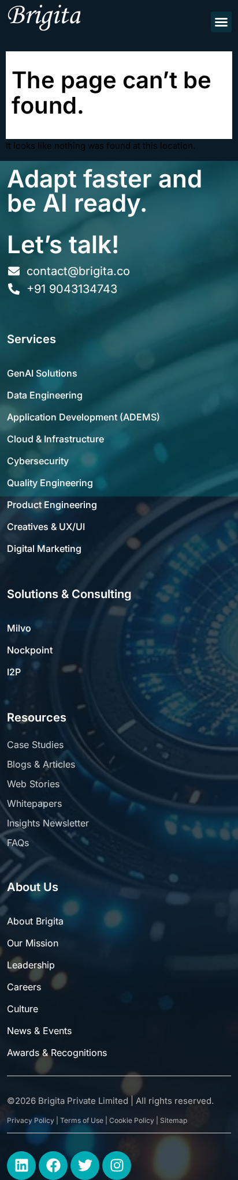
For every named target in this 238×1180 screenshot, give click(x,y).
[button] (221, 22)
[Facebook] (53, 1165)
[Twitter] (84, 1165)
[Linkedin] (21, 1165)
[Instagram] (116, 1165)
